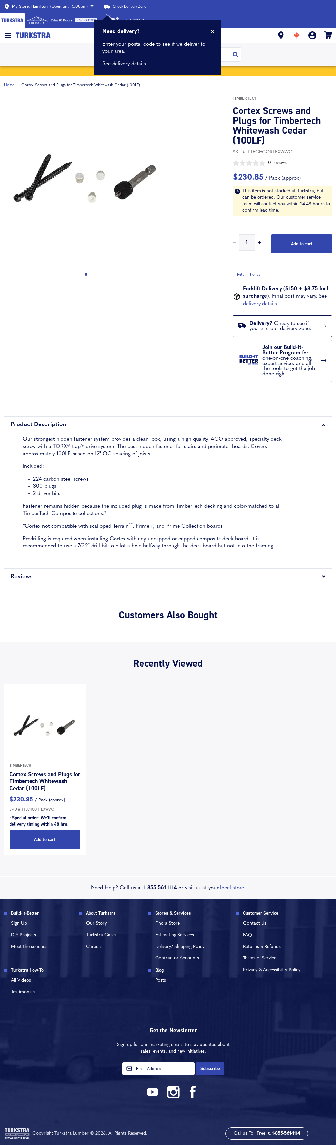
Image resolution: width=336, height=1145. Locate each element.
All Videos (21, 980)
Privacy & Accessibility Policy (272, 970)
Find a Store (167, 923)
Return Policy (249, 275)
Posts (160, 980)
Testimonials (23, 992)
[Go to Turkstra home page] (12, 20)
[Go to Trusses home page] (37, 20)
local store (232, 888)
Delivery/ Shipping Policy (180, 946)
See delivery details (124, 64)
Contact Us (254, 923)
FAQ (247, 935)
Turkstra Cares (101, 935)
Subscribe (210, 1068)
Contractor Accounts (177, 958)
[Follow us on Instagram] (173, 1097)
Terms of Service (259, 958)
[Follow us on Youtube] (153, 1097)
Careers (94, 946)
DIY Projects (23, 935)
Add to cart (302, 244)
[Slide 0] (86, 274)
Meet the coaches (29, 946)
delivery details (260, 303)
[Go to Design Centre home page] (86, 20)
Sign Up (19, 923)
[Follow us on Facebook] (193, 1097)
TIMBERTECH (245, 99)
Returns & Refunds (262, 946)
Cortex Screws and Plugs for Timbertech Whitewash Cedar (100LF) (45, 781)
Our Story (96, 923)
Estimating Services (174, 935)
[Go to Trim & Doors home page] (61, 20)
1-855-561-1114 (160, 888)
